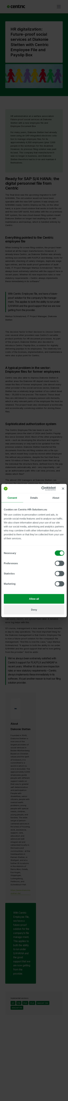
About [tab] (55, 497)
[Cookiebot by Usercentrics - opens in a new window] (42, 488)
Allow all (34, 598)
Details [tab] (34, 497)
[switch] (59, 563)
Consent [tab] (12, 497)
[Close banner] (63, 488)
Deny (34, 609)
